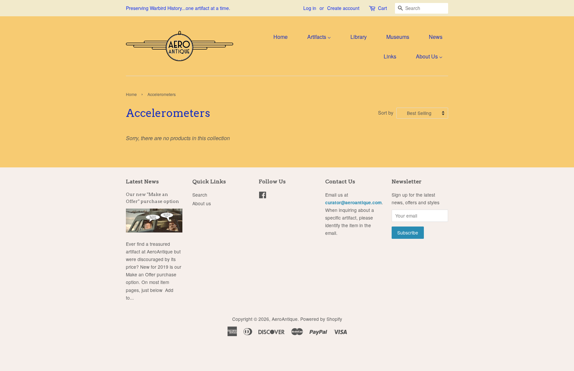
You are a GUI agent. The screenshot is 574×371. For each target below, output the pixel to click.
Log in (309, 8)
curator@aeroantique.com (353, 202)
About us (201, 203)
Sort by (385, 112)
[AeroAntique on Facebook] (262, 196)
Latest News (142, 181)
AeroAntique (285, 319)
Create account (343, 8)
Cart (382, 8)
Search (199, 194)
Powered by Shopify (321, 319)
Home (131, 94)
